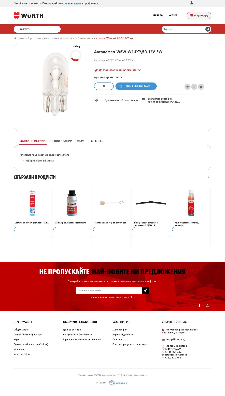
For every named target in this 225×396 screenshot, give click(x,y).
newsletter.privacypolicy (122, 297)
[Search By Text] (207, 29)
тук (65, 3)
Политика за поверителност (28, 334)
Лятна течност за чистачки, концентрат (186, 224)
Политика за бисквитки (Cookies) (31, 344)
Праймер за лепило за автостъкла (70, 223)
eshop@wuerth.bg (176, 339)
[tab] (33, 141)
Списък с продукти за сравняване (129, 344)
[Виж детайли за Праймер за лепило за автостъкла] (72, 202)
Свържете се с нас (89, 141)
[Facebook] (199, 305)
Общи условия (21, 329)
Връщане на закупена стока (77, 334)
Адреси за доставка (122, 334)
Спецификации (60, 141)
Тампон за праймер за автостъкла (110, 223)
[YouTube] (207, 305)
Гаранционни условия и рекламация (82, 339)
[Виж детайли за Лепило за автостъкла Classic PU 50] (32, 202)
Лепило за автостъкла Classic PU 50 (31, 223)
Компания (19, 349)
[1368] (151, 202)
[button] (202, 177)
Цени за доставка (72, 329)
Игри (16, 339)
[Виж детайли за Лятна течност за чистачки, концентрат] (190, 202)
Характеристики (32, 141)
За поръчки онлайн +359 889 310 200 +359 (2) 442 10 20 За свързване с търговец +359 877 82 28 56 (174, 352)
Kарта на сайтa (22, 354)
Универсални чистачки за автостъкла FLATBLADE (146, 224)
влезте (77, 3)
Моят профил (119, 329)
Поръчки (117, 339)
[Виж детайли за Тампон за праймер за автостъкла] (111, 202)
